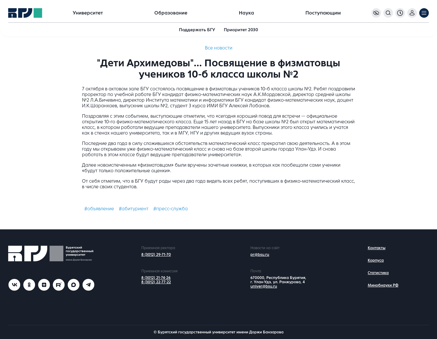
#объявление (99, 208)
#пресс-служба (170, 208)
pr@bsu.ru (259, 254)
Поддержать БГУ (197, 29)
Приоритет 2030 (241, 29)
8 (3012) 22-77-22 (156, 282)
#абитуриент (134, 208)
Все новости (218, 47)
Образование (170, 13)
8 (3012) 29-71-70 (156, 254)
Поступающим (323, 13)
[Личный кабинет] (412, 13)
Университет (88, 13)
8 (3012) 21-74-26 (156, 278)
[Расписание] (400, 13)
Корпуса (376, 260)
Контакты (376, 248)
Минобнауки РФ (383, 285)
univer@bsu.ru (263, 286)
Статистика (378, 273)
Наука (246, 13)
